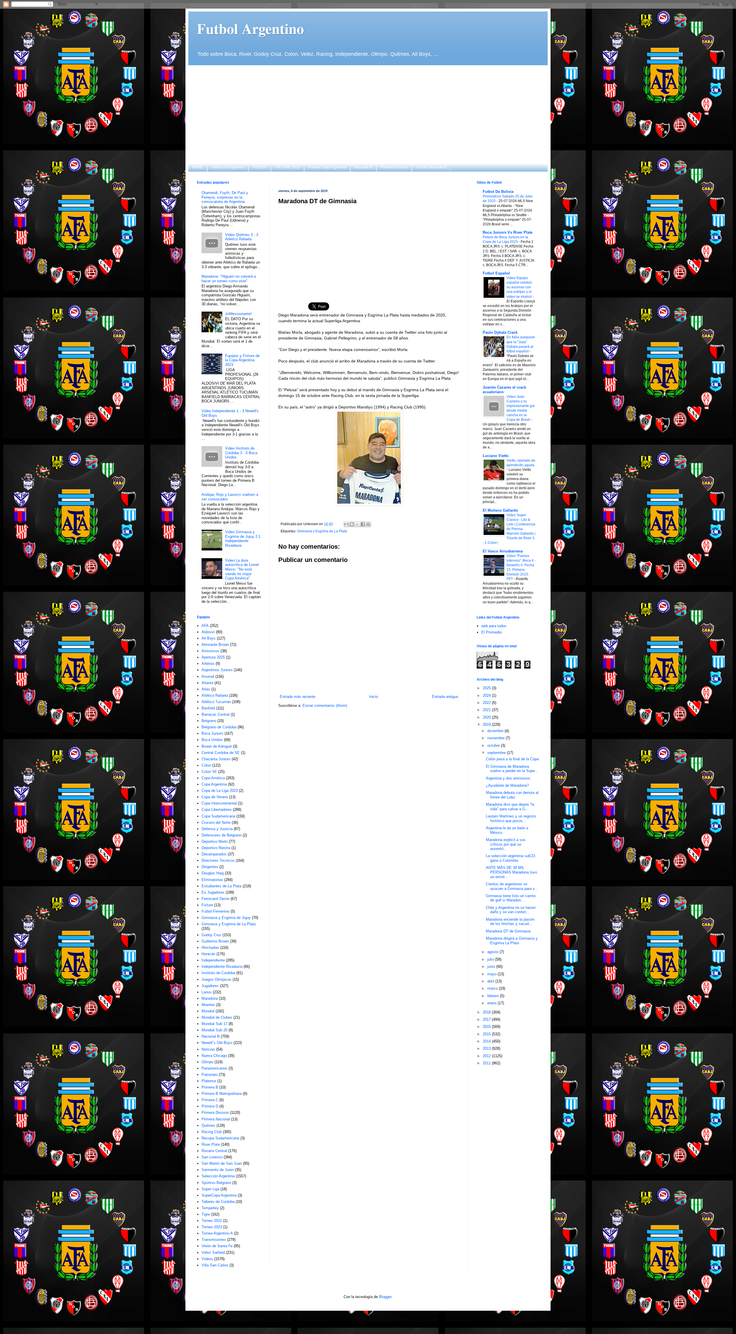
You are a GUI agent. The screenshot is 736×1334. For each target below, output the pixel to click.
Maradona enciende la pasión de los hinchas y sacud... (510, 921)
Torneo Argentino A (217, 1233)
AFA (205, 625)
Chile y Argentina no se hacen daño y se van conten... (511, 909)
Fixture (207, 905)
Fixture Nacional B (431, 167)
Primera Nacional (216, 1119)
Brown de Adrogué (217, 746)
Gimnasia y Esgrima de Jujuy (226, 917)
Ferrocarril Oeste (215, 899)
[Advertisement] (368, 114)
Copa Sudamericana (218, 816)
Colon (206, 765)
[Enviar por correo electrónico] (346, 524)
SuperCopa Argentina (219, 1195)
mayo (492, 974)
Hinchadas (210, 947)
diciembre (496, 731)
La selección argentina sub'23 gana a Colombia (510, 858)
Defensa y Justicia (217, 829)
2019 (487, 724)
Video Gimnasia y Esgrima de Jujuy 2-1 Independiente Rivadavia (242, 539)
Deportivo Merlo (215, 841)
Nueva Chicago (214, 1055)
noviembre (496, 738)
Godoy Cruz (211, 935)
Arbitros (208, 663)
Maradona (210, 998)
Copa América (213, 778)
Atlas (206, 689)
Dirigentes (210, 867)
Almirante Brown (215, 644)
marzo (493, 988)
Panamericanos (214, 1068)
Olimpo (207, 1062)
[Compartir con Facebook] (363, 524)
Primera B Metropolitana (222, 1093)
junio (491, 966)
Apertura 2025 (213, 657)
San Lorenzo (212, 1157)
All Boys (209, 638)
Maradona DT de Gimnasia (508, 931)
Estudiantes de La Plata (221, 886)
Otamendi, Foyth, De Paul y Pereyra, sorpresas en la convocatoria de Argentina (225, 197)
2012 (487, 1056)
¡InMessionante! (238, 314)
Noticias (208, 1049)
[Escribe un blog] (352, 524)
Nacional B (363, 167)
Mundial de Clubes (217, 1017)
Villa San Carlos (215, 1265)
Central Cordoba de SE (221, 753)
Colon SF (209, 771)
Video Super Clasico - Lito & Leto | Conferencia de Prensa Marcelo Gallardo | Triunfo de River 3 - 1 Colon (509, 529)
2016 (487, 1026)
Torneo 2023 (212, 1227)
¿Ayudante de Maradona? (507, 785)
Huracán (208, 954)
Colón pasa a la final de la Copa (512, 759)
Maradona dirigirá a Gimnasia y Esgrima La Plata (512, 940)
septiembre (497, 753)
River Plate (211, 1144)
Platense (209, 1081)
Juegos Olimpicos (216, 979)
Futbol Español (496, 273)
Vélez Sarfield (213, 1252)
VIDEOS (259, 167)
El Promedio (491, 632)
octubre (494, 745)
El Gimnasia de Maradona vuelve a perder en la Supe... (512, 768)
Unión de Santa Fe (217, 1246)
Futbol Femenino (215, 911)
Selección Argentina (227, 167)
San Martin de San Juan (222, 1163)
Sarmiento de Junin (218, 1170)
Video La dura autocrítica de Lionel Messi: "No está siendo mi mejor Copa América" (242, 569)
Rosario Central (214, 1151)
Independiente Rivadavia (222, 966)
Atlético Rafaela (215, 695)
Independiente (213, 960)
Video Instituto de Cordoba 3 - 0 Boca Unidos (241, 452)
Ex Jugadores (213, 892)
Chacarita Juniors (216, 759)
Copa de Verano (215, 797)
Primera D (210, 1106)
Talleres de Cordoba (218, 1201)
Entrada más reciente (297, 696)
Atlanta (207, 683)
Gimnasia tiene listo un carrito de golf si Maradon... (511, 898)
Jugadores (210, 986)
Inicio (373, 696)
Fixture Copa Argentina (327, 167)
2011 (487, 1063)
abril (491, 981)
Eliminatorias (212, 880)
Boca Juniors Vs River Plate (507, 232)
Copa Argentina (214, 784)
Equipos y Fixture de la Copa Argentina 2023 (242, 360)
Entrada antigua (445, 696)
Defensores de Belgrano (221, 835)
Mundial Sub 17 (214, 1024)
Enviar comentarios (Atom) (324, 705)
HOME (197, 167)
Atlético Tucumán (216, 702)
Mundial (208, 1011)
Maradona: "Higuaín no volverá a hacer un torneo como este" (229, 278)
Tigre (206, 1214)
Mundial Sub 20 (214, 1030)
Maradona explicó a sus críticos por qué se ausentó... (506, 844)
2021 (487, 710)
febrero (493, 996)
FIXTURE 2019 (287, 167)
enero (492, 1003)
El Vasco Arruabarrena (503, 551)
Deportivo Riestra (216, 848)
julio (491, 959)
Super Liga (210, 1189)
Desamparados (214, 854)
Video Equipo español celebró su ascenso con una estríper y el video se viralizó (520, 287)
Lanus (207, 992)
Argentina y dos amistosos (508, 778)
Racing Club (212, 1132)
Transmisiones (214, 1239)
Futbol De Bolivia (498, 191)
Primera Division (394, 167)
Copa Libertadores (217, 809)
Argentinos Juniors (217, 670)
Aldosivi (208, 632)
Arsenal (208, 676)
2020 (487, 717)
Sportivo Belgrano (216, 1183)
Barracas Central (215, 714)
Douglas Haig (213, 873)
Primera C (210, 1100)
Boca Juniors (212, 733)
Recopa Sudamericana (220, 1138)
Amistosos (210, 651)
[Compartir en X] (357, 524)
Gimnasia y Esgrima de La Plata (322, 531)
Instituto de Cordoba (218, 973)
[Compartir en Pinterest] (368, 524)
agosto (493, 952)
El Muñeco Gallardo (500, 510)
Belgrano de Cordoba (219, 727)
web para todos (494, 626)
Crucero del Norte (216, 822)
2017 (487, 1019)
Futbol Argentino (250, 28)
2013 (487, 1048)
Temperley (210, 1208)
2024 (487, 695)
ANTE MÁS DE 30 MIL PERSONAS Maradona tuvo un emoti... (511, 872)
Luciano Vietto (496, 456)
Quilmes (208, 1125)
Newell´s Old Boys (217, 1043)
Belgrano (209, 721)
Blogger (385, 1297)
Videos (207, 1259)
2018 (487, 1012)
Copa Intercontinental (219, 803)
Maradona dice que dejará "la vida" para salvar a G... (510, 806)
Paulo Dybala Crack (500, 332)
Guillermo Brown (215, 941)
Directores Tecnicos (218, 860)
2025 (487, 688)
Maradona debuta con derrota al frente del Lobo (512, 794)
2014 (487, 1041)
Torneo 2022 (212, 1220)
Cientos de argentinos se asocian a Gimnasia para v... (512, 886)
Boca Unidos (212, 740)
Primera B (210, 1087)
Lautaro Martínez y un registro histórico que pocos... (511, 818)
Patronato (210, 1074)
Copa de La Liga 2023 (220, 790)
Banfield (208, 708)
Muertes (208, 1005)
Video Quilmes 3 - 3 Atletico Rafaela (241, 237)
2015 (487, 1034)
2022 (487, 702)
